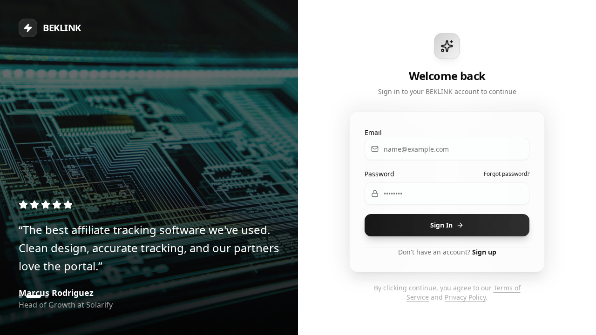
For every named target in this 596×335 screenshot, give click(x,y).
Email (373, 132)
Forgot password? (506, 174)
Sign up (484, 252)
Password (379, 173)
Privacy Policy (465, 297)
